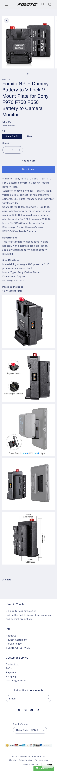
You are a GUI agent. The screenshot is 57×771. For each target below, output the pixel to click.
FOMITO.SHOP (26, 756)
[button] (6, 4)
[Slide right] (35, 74)
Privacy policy (41, 760)
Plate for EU (12, 136)
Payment (11, 672)
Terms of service (30, 765)
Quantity (6, 143)
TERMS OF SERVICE (18, 647)
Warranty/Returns (16, 680)
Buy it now (28, 169)
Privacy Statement (16, 639)
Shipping (11, 676)
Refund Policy (14, 643)
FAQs (9, 668)
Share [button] (8, 579)
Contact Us (12, 664)
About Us (11, 635)
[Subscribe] (47, 698)
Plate (30, 136)
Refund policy (25, 760)
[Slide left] (22, 74)
